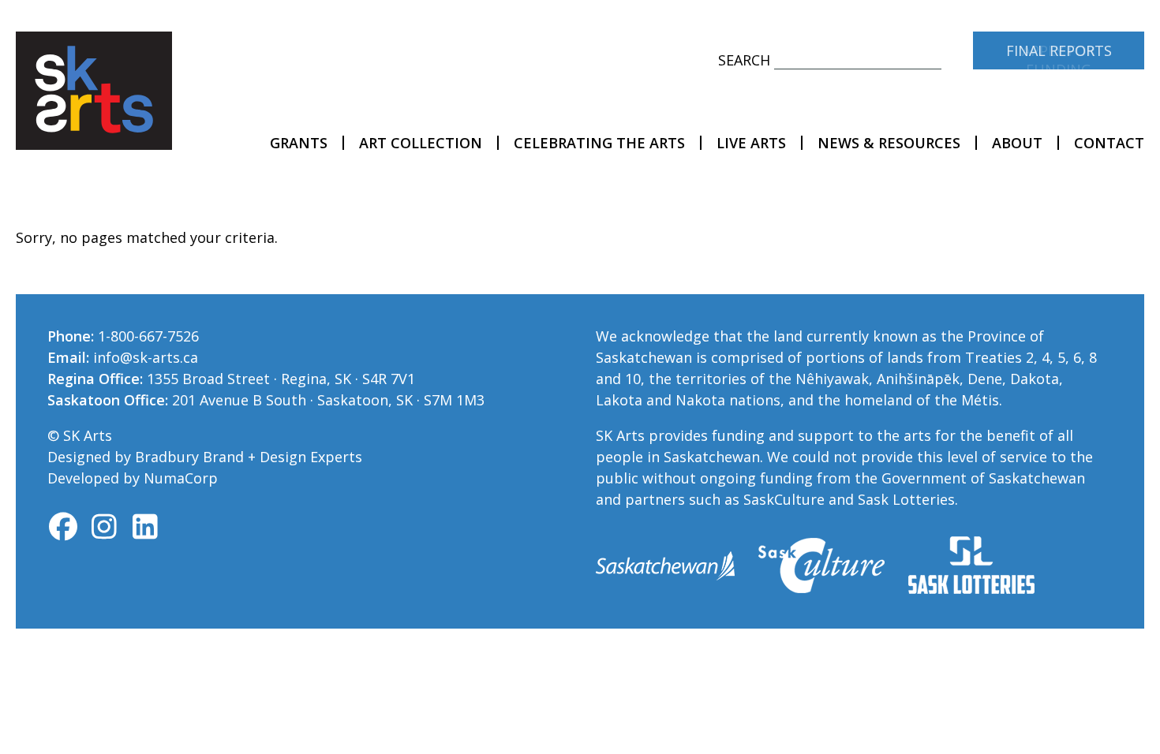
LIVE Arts (751, 142)
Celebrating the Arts (599, 142)
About (1017, 142)
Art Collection (420, 142)
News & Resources (889, 142)
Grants (298, 142)
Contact (1109, 142)
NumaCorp (181, 477)
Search (744, 59)
